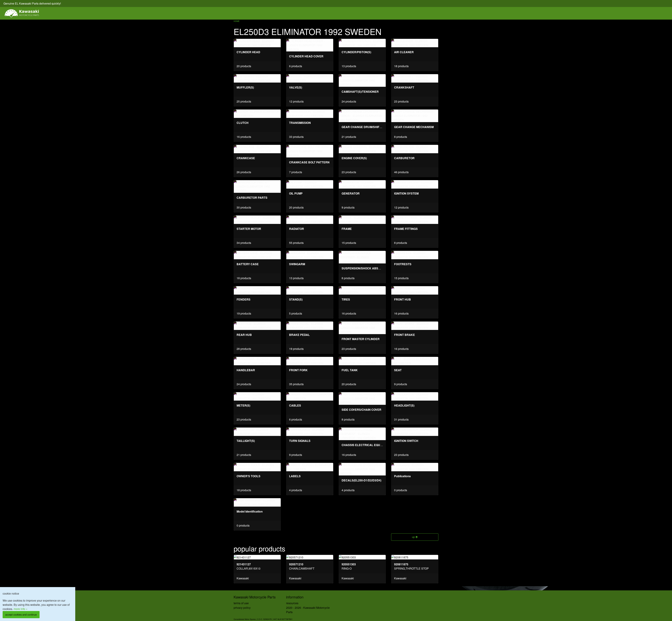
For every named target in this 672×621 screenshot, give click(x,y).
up (413, 537)
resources (292, 603)
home (236, 21)
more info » (20, 609)
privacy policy (242, 608)
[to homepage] (22, 13)
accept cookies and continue (21, 614)
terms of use (241, 603)
